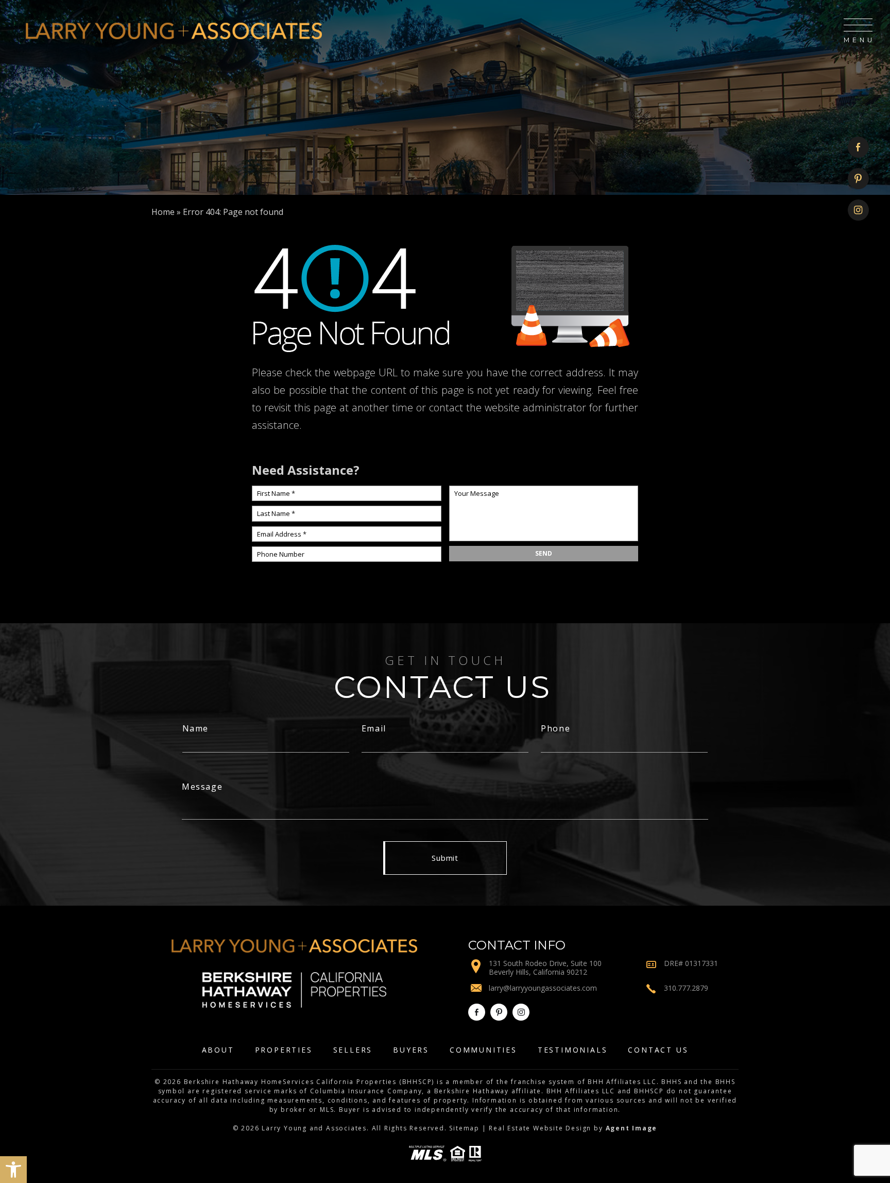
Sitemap (464, 1128)
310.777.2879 (686, 988)
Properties (284, 1050)
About (218, 1050)
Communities (483, 1050)
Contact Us (658, 1050)
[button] (13, 1169)
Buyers (411, 1050)
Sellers (353, 1050)
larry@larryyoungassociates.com (543, 988)
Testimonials (573, 1050)
